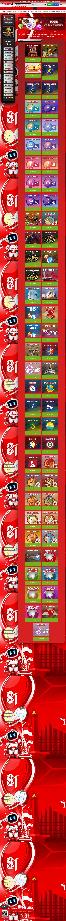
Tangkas (45, 8)
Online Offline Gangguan (8, 98)
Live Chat (36, 1)
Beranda (3, 8)
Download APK (26, 1)
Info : (4, 11)
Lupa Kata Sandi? (56, 1)
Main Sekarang (33, 59)
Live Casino (40, 8)
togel (35, 8)
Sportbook (9, 8)
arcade (27, 8)
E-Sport (15, 8)
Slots (19, 8)
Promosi (62, 8)
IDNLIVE (23, 8)
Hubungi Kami (46, 1)
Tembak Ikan (51, 8)
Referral (57, 8)
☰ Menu (4, 907)
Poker (31, 8)
